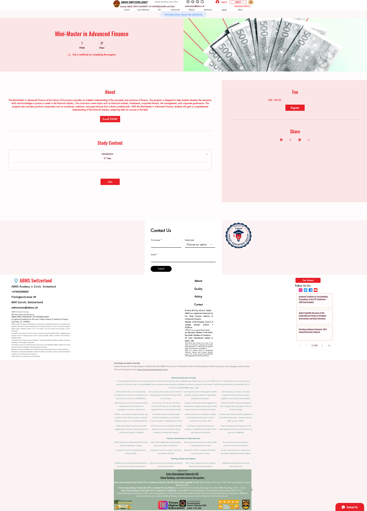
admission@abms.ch (194, 6)
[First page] (299, 345)
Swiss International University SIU (182, 474)
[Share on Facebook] (281, 139)
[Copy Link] (309, 139)
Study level (189, 240)
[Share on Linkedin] (299, 139)
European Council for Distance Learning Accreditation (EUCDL (37, 333)
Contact (198, 304)
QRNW (55, 345)
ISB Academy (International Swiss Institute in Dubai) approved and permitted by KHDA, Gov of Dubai (166, 395)
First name (155, 240)
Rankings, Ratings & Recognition (183, 458)
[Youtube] (315, 290)
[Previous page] (306, 345)
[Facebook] (192, 1)
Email (153, 255)
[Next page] (322, 345)
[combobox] (200, 244)
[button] (127, 9)
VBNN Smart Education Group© (183, 378)
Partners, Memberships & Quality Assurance (183, 438)
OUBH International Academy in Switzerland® (34, 340)
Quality (198, 288)
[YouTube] (202, 1)
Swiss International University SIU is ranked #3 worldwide (149, 490)
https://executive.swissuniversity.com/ (152, 369)
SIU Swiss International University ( (129, 392)
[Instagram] (188, 1)
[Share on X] (290, 139)
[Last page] (329, 345)
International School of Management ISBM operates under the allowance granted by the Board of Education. (200, 395)
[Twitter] (197, 1)
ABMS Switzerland (36, 280)
